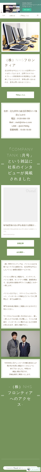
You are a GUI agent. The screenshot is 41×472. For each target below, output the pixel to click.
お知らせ (12, 15)
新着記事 (20, 243)
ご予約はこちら (24, 15)
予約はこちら (20, 95)
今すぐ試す (27, 9)
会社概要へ (20, 252)
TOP (3, 15)
